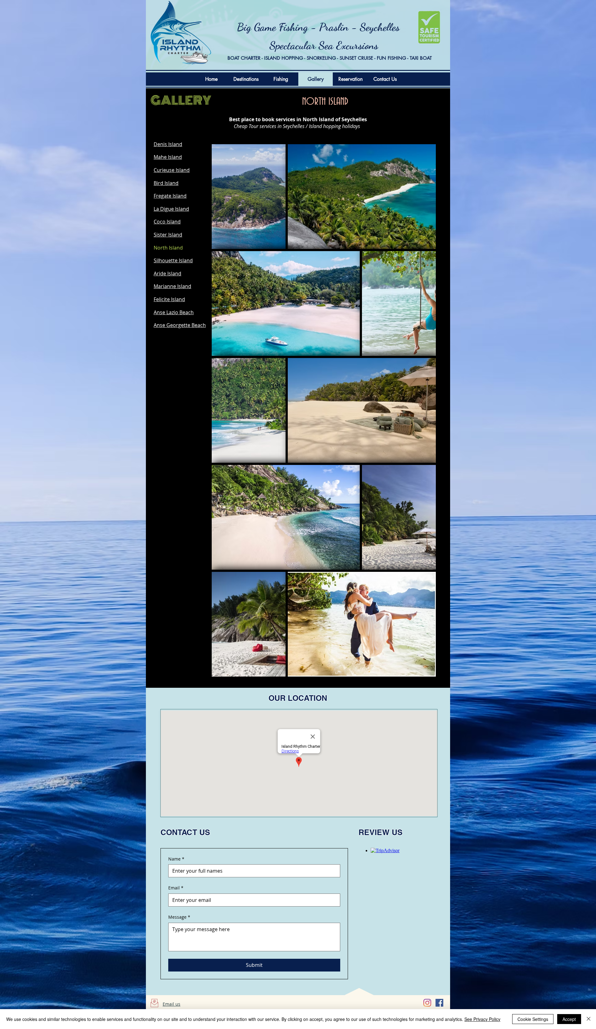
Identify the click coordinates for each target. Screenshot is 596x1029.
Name (176, 859)
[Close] (588, 1019)
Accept (569, 1019)
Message (179, 917)
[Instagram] (427, 1003)
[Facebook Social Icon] (439, 1003)
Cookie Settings (532, 1019)
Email (175, 888)
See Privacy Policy (482, 1019)
